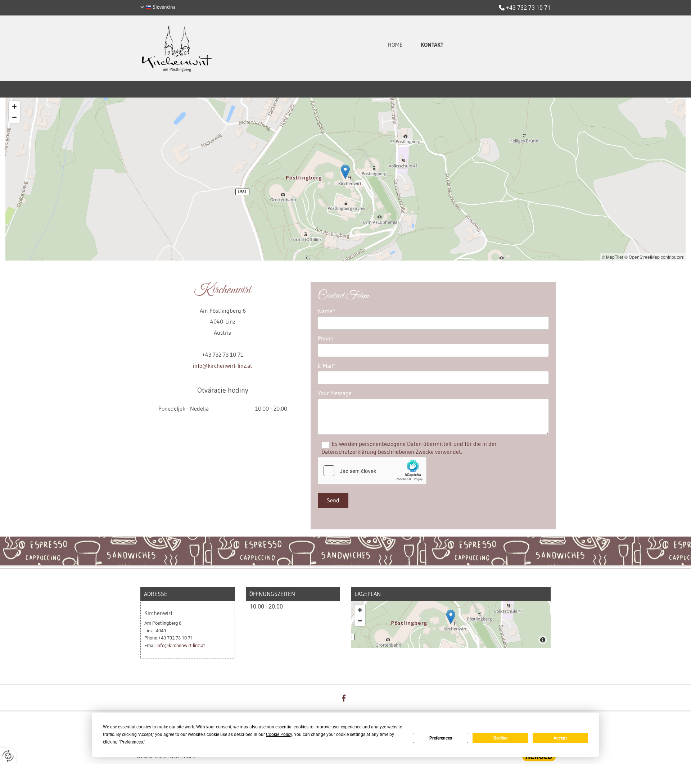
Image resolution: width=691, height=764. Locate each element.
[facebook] (343, 697)
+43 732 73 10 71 (528, 7)
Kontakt (432, 44)
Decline (500, 738)
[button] (345, 171)
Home (395, 44)
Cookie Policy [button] (279, 734)
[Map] (451, 624)
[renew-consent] (8, 756)
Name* (326, 311)
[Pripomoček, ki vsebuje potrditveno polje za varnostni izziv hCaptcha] (372, 470)
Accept (560, 738)
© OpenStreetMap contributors (654, 257)
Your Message (335, 393)
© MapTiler (612, 257)
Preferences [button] (131, 742)
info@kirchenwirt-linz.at (222, 365)
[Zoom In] (14, 106)
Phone (325, 338)
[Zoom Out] (14, 117)
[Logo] (205, 48)
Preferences (440, 738)
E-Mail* (326, 365)
